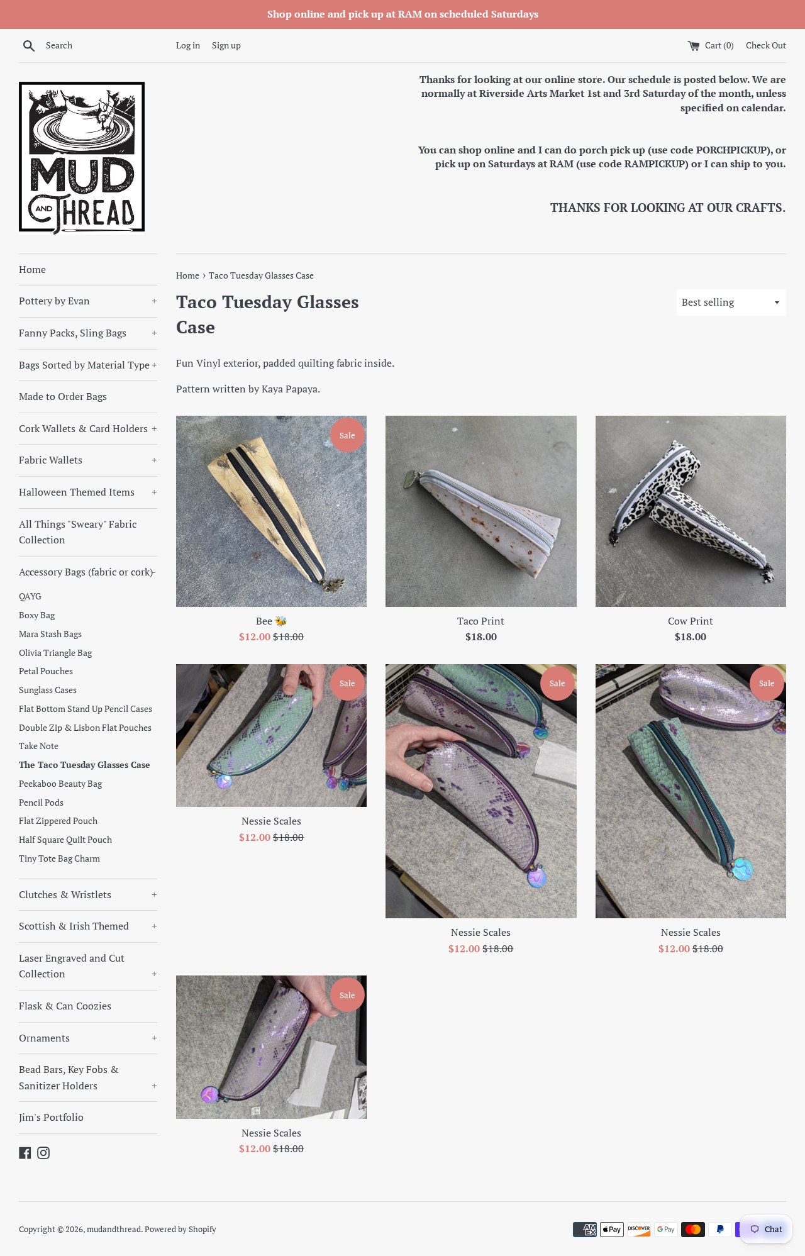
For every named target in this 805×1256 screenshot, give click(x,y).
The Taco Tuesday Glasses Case (84, 764)
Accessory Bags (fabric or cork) (87, 572)
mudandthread (114, 1229)
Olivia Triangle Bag (55, 653)
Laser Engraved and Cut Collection (88, 966)
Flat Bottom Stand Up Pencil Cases (85, 708)
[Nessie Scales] (271, 735)
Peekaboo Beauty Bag (60, 783)
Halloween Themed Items (88, 492)
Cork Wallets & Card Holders (88, 428)
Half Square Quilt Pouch (65, 839)
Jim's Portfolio (51, 1117)
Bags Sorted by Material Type (88, 365)
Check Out (766, 45)
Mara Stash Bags (50, 634)
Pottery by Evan (88, 301)
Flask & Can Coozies (65, 1006)
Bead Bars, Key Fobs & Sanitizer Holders (88, 1077)
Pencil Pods (41, 802)
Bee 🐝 (271, 621)
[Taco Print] (481, 511)
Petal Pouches (46, 671)
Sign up (226, 45)
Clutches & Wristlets (88, 894)
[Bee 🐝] (271, 511)
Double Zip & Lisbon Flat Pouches (85, 727)
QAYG (30, 596)
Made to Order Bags (63, 396)
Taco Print (480, 621)
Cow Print (690, 621)
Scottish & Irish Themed (88, 926)
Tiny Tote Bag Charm (59, 858)
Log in (188, 45)
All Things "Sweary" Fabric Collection (77, 532)
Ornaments (88, 1038)
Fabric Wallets (88, 460)
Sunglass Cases (48, 690)
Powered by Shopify (180, 1229)
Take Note (38, 746)
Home (32, 269)
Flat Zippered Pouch (58, 820)
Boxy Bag (37, 615)
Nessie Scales (271, 821)
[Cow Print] (691, 511)
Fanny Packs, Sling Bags (88, 333)
